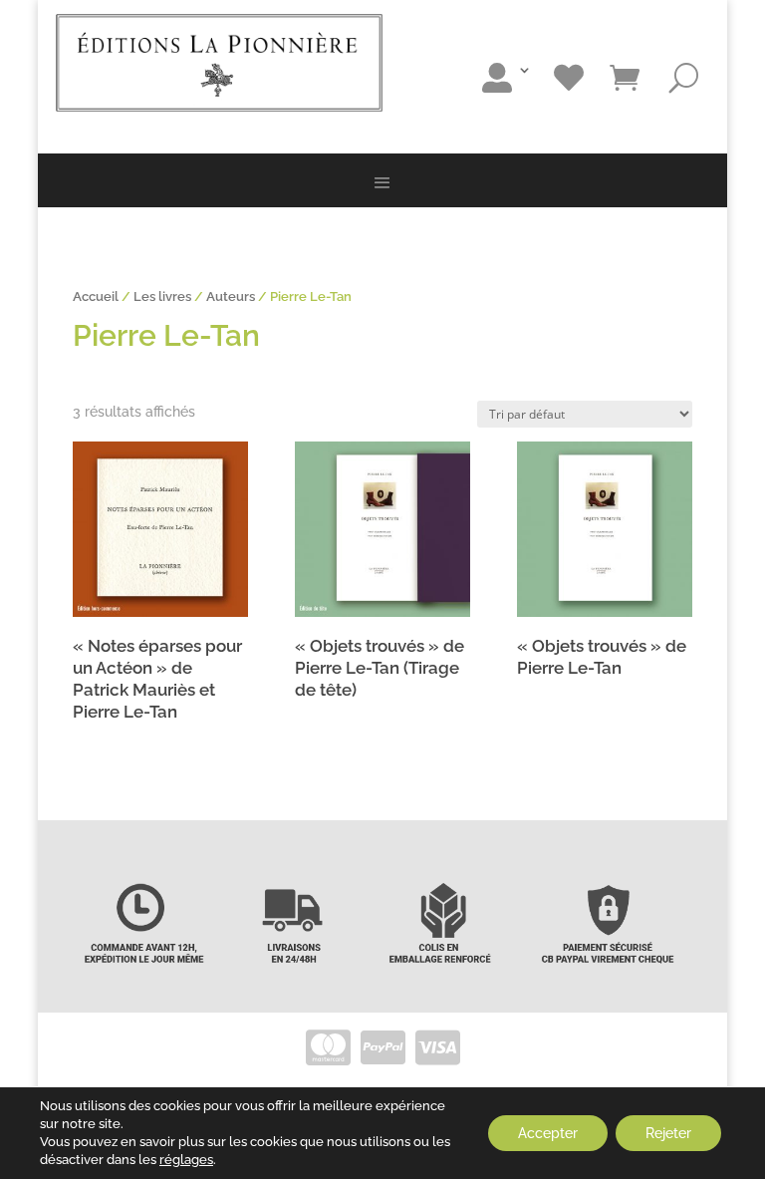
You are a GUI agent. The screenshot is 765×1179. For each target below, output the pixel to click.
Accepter (548, 1133)
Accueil (96, 296)
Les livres (162, 296)
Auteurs (230, 296)
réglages (186, 1159)
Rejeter (668, 1133)
